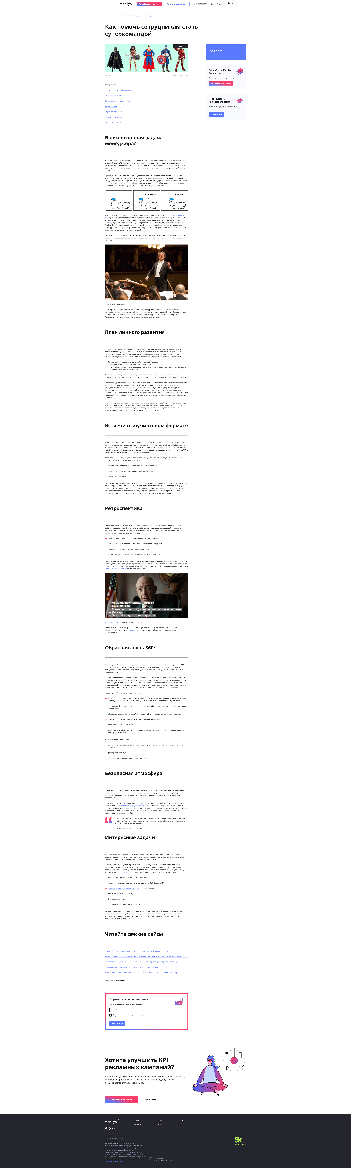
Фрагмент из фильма (113, 622)
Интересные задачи (113, 122)
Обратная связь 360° (113, 112)
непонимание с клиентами (115, 569)
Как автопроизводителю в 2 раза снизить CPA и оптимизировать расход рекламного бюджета (142, 962)
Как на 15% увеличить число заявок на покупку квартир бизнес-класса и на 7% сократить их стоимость (146, 956)
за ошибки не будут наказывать (133, 806)
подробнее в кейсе (124, 872)
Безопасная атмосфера (114, 117)
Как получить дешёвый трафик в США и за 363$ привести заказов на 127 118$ (136, 967)
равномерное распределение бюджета (123, 888)
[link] (127, 4)
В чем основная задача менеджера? (119, 90)
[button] (149, 4)
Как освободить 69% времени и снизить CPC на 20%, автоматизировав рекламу (136, 951)
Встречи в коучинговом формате (118, 101)
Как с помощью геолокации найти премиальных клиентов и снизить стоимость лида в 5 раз (142, 972)
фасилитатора (133, 630)
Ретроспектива (111, 106)
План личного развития (114, 95)
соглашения (127, 1015)
